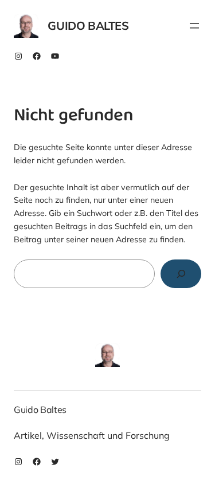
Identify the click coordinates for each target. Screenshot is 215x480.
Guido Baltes (88, 25)
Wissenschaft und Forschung (108, 435)
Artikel (28, 435)
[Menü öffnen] (194, 26)
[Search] (181, 273)
